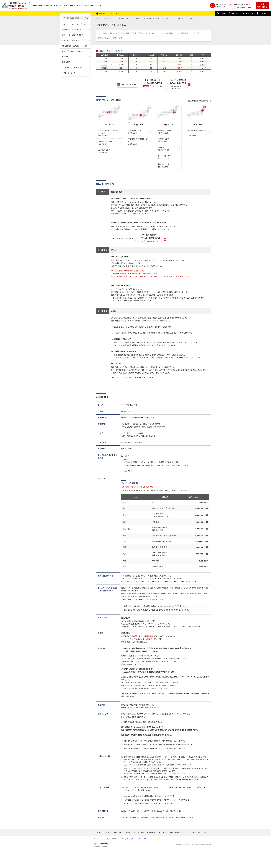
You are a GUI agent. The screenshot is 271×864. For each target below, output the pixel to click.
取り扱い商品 (108, 18)
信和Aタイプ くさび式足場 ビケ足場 (123, 33)
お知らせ (108, 832)
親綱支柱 (65, 56)
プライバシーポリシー (135, 811)
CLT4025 (104, 71)
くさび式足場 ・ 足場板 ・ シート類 (74, 45)
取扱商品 (117, 832)
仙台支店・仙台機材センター (197, 133)
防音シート (123, 38)
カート (223, 13)
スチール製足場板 (148, 18)
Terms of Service (144, 839)
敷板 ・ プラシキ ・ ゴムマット (72, 51)
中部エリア (139, 124)
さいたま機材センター (165, 156)
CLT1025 (104, 58)
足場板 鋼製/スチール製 (166, 18)
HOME (98, 18)
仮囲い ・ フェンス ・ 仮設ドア (72, 35)
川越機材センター (164, 140)
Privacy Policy (131, 839)
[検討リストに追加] (191, 58)
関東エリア (168, 124)
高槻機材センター (105, 142)
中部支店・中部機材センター (138, 141)
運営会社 (80, 5)
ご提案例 (127, 832)
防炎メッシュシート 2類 (107, 38)
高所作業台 (66, 62)
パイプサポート (196, 33)
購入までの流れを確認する (198, 101)
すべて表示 (102, 33)
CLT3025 (104, 68)
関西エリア (109, 124)
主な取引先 (48, 5)
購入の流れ (58, 5)
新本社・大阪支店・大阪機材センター (108, 133)
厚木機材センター (164, 165)
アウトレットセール (69, 72)
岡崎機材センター (134, 131)
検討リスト (249, 13)
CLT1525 (104, 61)
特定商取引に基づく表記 (133, 377)
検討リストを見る (104, 51)
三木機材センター (105, 151)
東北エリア (198, 124)
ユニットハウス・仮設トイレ (72, 67)
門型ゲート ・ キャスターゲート (73, 24)
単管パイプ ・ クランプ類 (71, 40)
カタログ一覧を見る (129, 84)
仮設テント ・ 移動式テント (72, 29)
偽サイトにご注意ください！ (109, 13)
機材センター (37, 5)
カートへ (202, 58)
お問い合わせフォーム (124, 238)
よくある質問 (263, 13)
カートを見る (116, 51)
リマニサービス (69, 5)
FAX (176, 85)
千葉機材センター (164, 131)
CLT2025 (104, 65)
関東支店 (163, 148)
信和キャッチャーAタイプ (148, 33)
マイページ (235, 13)
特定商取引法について (178, 832)
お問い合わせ (262, 6)
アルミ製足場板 (182, 33)
